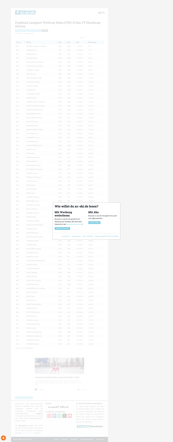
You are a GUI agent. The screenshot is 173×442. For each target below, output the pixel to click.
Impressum (66, 236)
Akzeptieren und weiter (62, 228)
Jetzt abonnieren (94, 222)
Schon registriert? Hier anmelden (106, 236)
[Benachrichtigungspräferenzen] (3, 437)
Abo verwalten (88, 236)
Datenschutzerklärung (74, 224)
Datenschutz (76, 236)
